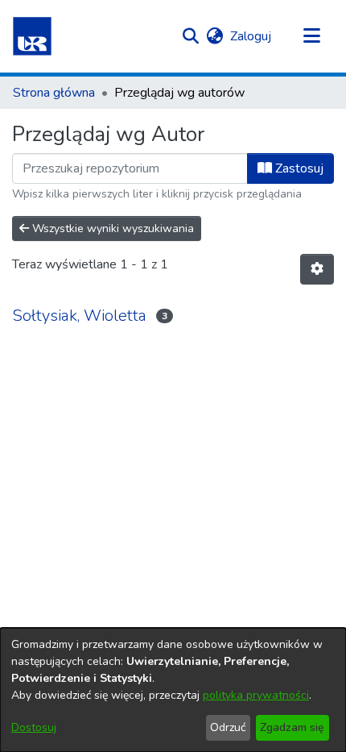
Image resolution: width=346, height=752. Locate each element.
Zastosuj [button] (297, 168)
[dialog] (173, 690)
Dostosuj (33, 727)
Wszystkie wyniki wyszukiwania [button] (111, 228)
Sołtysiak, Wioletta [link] (79, 315)
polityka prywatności (256, 695)
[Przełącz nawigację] (311, 36)
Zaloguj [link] (251, 36)
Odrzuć (227, 727)
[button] (32, 36)
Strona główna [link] (54, 93)
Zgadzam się (292, 727)
